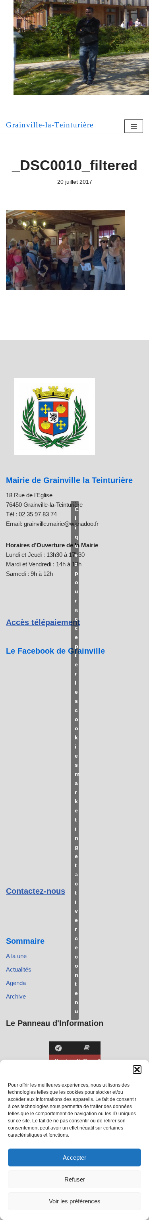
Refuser (74, 1179)
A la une (16, 956)
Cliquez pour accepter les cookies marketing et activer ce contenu (77, 760)
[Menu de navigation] (133, 126)
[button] (137, 1070)
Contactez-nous (35, 891)
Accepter (74, 1157)
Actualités (18, 969)
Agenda (16, 982)
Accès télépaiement (43, 622)
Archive (16, 996)
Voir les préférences (75, 1201)
